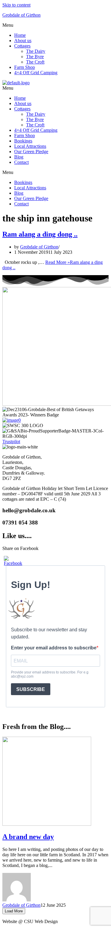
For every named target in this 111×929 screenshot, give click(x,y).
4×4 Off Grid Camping (35, 72)
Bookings (23, 140)
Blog (18, 156)
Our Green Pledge (31, 151)
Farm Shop (24, 67)
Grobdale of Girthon (21, 15)
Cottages (22, 45)
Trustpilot (11, 441)
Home (20, 35)
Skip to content (16, 4)
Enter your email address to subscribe (53, 647)
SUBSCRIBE (30, 689)
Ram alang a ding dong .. (40, 234)
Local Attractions (30, 146)
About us (22, 40)
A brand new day (28, 837)
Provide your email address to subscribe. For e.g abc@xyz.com (50, 674)
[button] (55, 25)
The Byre (35, 56)
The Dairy (35, 51)
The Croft (35, 61)
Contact (21, 162)
